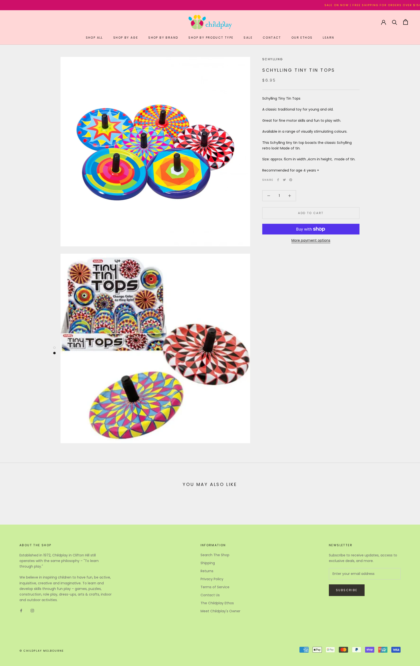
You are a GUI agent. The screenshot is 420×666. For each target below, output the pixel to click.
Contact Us (210, 595)
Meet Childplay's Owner (220, 611)
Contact (272, 37)
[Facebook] (278, 179)
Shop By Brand (163, 37)
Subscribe (347, 590)
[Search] (394, 22)
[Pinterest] (290, 179)
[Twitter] (284, 179)
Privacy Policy (212, 579)
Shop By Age (125, 37)
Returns (207, 571)
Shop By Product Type (210, 37)
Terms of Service (215, 587)
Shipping (208, 563)
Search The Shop (215, 555)
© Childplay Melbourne (41, 651)
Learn (328, 37)
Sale (248, 37)
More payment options (310, 240)
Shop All (94, 37)
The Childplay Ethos (217, 603)
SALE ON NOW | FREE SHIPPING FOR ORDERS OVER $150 (347, 5)
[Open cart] (405, 22)
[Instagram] (32, 610)
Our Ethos (302, 37)
